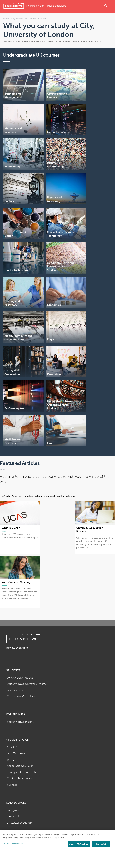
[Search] (105, 6)
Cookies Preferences (19, 778)
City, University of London (24, 18)
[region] (57, 840)
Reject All (101, 844)
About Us (12, 747)
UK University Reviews (20, 677)
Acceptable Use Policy (20, 766)
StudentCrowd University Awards (26, 684)
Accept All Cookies (78, 844)
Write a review (15, 690)
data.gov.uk (13, 810)
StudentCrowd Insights (21, 721)
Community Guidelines (21, 696)
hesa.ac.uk (13, 816)
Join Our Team (16, 753)
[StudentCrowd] (13, 6)
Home (6, 18)
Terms (10, 759)
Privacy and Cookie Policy (22, 772)
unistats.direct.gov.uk (19, 822)
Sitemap (12, 784)
